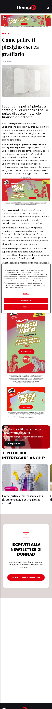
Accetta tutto (26, 300)
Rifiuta (26, 307)
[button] (4, 8)
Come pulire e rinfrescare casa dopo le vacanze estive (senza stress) (22, 499)
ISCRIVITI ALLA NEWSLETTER (26, 577)
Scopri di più (14, 443)
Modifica (26, 294)
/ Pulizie (6, 33)
